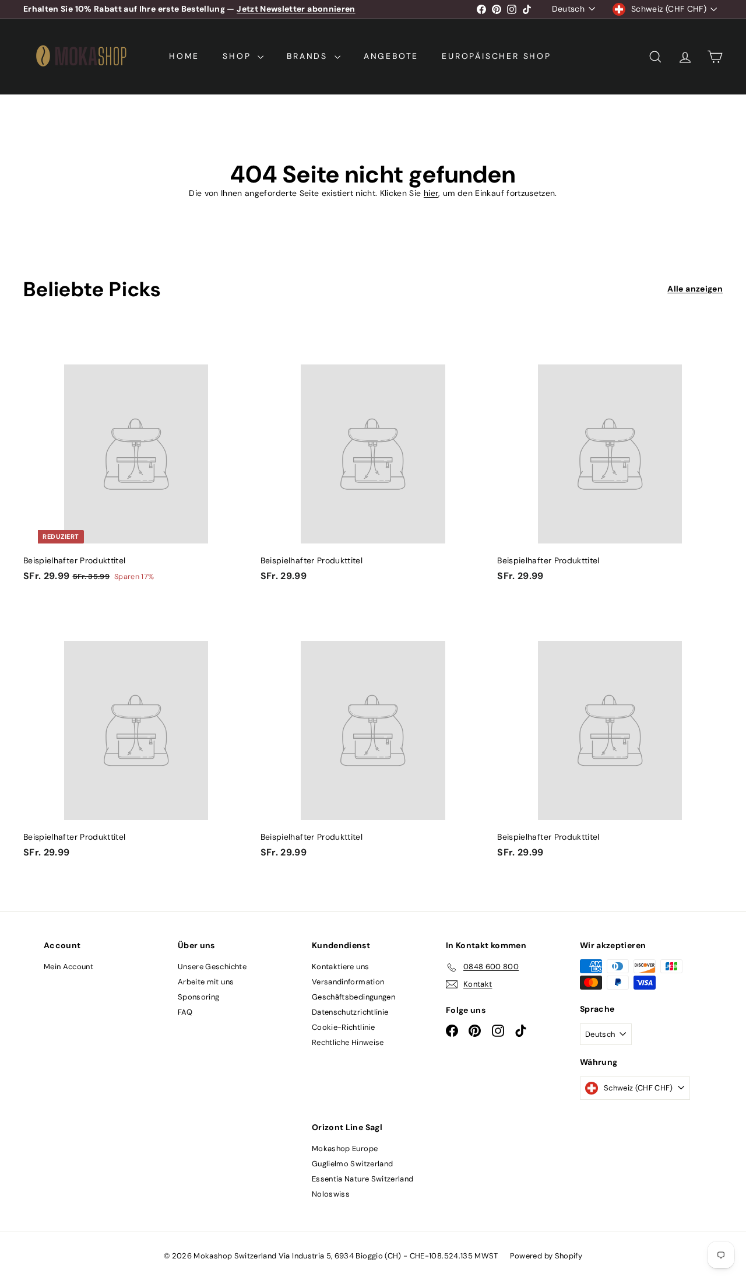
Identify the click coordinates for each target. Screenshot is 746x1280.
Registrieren (423, 661)
